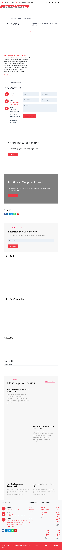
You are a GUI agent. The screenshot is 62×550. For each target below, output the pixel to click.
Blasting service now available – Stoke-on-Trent (45, 510)
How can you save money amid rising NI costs (58, 514)
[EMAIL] (7, 101)
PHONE (12, 93)
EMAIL (11, 100)
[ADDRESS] (3, 520)
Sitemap (55, 545)
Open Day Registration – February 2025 (15, 485)
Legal (45, 545)
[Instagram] (46, 2)
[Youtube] (58, 2)
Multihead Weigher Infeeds (16, 55)
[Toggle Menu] (59, 7)
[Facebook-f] (43, 2)
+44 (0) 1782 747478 (13, 509)
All (31, 31)
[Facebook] (5, 214)
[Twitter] (52, 2)
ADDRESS (9, 518)
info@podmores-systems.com (16, 515)
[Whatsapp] (55, 2)
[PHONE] (7, 94)
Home (36, 545)
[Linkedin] (49, 2)
